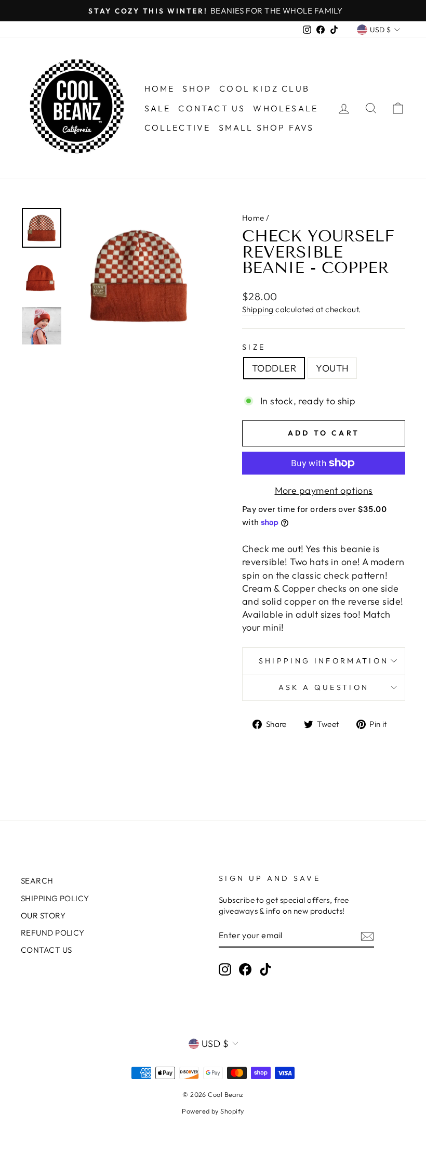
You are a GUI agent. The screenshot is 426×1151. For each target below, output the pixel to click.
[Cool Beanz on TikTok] (265, 969)
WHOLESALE (285, 108)
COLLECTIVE (177, 127)
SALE (157, 108)
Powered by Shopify (213, 1111)
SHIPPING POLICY (55, 898)
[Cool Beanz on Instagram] (225, 969)
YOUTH (332, 368)
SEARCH (37, 881)
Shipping (258, 309)
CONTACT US (211, 108)
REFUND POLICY (53, 933)
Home (253, 218)
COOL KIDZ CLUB (264, 88)
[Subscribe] (367, 936)
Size (253, 347)
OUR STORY (43, 915)
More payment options (324, 490)
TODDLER (274, 368)
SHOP (196, 88)
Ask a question (323, 687)
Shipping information (324, 661)
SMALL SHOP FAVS (266, 127)
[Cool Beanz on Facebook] (245, 969)
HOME (159, 88)
